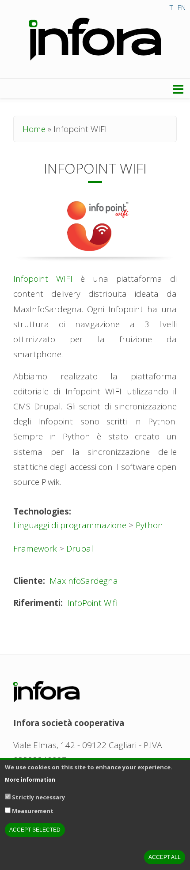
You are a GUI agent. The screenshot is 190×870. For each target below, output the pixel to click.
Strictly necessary (38, 797)
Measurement (32, 811)
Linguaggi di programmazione (69, 525)
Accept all (164, 857)
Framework (35, 548)
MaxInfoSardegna (83, 580)
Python (149, 525)
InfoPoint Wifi (92, 603)
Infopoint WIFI (42, 278)
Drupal (79, 548)
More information (30, 780)
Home (34, 129)
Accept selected (35, 830)
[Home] (95, 39)
